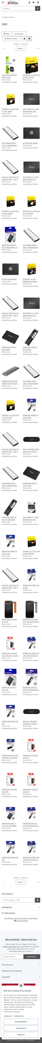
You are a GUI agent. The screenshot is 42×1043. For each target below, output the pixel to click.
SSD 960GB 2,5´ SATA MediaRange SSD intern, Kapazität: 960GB (31, 518)
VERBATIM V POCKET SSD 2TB (30, 756)
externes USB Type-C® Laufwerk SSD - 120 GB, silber (10, 178)
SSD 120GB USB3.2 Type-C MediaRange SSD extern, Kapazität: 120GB (10, 144)
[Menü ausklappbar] (3, 1)
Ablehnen (21, 1035)
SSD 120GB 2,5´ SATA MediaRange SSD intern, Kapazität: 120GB (31, 110)
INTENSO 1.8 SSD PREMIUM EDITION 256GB (30, 280)
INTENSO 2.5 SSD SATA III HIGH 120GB (31, 76)
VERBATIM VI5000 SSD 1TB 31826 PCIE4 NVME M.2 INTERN (31, 654)
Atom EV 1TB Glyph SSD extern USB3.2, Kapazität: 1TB (30, 722)
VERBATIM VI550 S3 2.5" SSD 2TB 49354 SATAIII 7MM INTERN (9, 824)
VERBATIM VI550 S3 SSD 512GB (30, 484)
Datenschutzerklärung (11, 946)
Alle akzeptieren (21, 1022)
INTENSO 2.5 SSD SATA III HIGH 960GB (31, 552)
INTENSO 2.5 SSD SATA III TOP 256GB (31, 212)
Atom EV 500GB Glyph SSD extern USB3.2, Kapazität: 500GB (31, 450)
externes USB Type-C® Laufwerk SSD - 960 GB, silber (10, 586)
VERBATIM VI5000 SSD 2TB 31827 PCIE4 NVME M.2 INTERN (31, 858)
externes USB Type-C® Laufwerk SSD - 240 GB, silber (10, 314)
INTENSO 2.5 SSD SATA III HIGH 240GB (10, 212)
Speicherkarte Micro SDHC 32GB (9, 76)
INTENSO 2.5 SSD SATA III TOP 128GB (10, 110)
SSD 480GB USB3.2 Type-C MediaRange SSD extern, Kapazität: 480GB (31, 382)
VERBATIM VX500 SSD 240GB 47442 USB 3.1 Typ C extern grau (10, 382)
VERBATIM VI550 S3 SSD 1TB (9, 688)
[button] (29, 2)
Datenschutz (18, 1016)
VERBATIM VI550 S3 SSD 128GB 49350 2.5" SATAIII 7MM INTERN (10, 246)
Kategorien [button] (7, 907)
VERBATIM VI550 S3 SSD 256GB (9, 348)
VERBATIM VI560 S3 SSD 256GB (30, 348)
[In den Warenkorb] (37, 900)
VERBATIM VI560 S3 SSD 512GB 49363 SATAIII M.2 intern (9, 518)
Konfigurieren (21, 1028)
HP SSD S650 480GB (9, 279)
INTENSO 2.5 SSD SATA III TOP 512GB (10, 416)
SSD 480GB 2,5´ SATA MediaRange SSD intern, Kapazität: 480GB (31, 314)
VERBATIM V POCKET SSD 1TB (9, 620)
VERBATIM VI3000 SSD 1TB (10, 722)
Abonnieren (31, 957)
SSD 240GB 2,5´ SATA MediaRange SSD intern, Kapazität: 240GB (31, 178)
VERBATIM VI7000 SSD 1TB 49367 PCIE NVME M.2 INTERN (10, 756)
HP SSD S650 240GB (30, 143)
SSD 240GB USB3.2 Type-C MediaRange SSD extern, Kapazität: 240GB (31, 246)
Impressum (8, 1016)
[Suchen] (37, 8)
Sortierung (18, 34)
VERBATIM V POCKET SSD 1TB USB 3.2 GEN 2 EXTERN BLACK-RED (10, 654)
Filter (7, 34)
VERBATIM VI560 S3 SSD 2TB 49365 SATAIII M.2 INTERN (31, 824)
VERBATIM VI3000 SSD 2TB (10, 858)
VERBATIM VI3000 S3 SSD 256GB (30, 416)
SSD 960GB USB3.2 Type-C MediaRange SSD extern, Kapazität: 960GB (10, 484)
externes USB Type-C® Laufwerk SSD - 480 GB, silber (10, 450)
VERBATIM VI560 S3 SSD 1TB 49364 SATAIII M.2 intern (31, 688)
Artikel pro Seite (10, 39)
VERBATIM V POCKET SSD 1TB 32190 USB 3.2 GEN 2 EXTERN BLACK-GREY (31, 620)
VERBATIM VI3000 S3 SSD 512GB (9, 552)
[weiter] (38, 48)
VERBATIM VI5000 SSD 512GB (31, 586)
